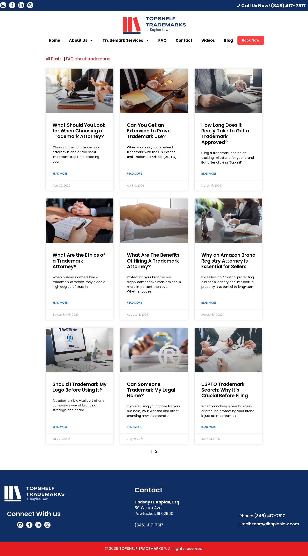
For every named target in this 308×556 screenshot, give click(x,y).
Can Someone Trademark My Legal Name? (151, 390)
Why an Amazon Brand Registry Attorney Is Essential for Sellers (228, 261)
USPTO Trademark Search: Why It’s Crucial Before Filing (224, 390)
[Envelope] (3, 5)
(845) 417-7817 (288, 5)
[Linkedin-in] (21, 5)
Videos (208, 40)
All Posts (54, 59)
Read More (60, 173)
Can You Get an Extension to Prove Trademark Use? (149, 131)
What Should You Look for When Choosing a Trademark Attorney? (79, 131)
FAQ (162, 40)
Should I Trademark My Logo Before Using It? (80, 387)
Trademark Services (123, 40)
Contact (184, 40)
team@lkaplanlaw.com (275, 524)
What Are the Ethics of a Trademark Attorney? (79, 261)
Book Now (250, 40)
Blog (228, 40)
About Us (78, 40)
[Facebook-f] (12, 5)
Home (54, 40)
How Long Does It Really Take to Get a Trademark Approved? (225, 133)
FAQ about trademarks (88, 59)
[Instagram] (30, 5)
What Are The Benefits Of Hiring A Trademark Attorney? (153, 261)
